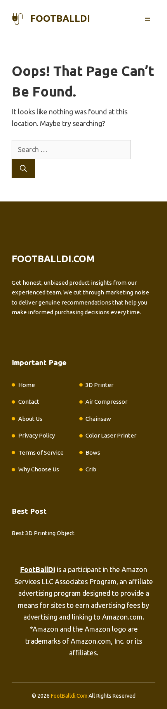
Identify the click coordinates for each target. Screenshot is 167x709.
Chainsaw (98, 418)
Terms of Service (41, 452)
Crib (90, 469)
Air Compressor (106, 401)
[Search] (23, 168)
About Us (30, 418)
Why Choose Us (38, 469)
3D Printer (99, 385)
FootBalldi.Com (69, 696)
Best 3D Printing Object (43, 533)
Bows (92, 452)
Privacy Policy (36, 435)
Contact (28, 401)
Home (26, 385)
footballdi (60, 18)
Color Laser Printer (110, 435)
